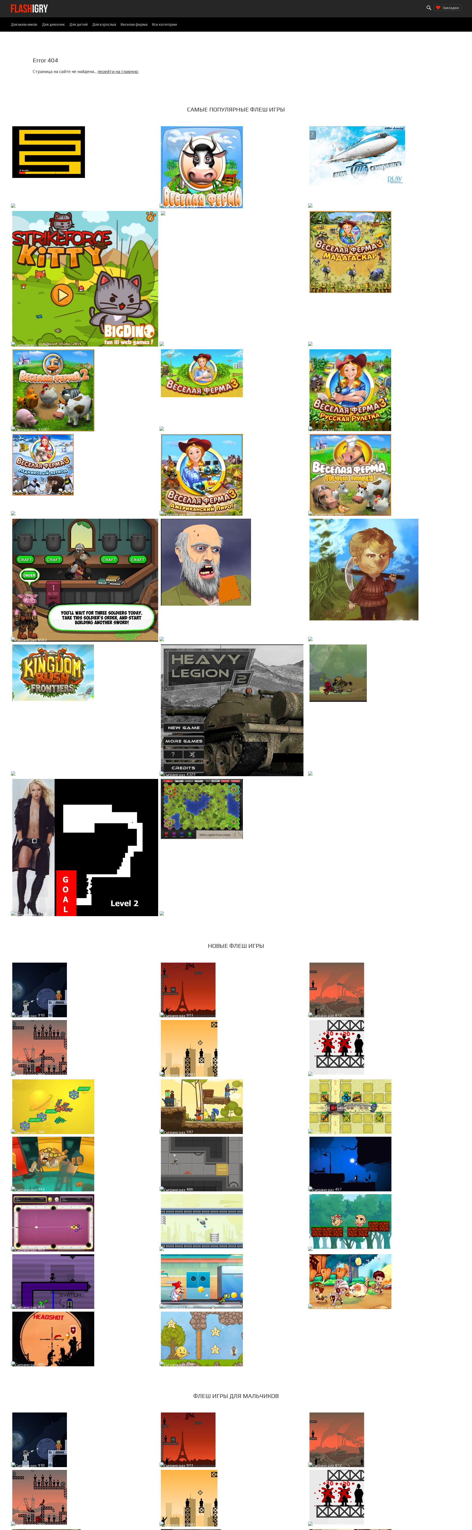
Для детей (78, 24)
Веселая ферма (134, 24)
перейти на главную (118, 71)
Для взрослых (104, 24)
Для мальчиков (24, 24)
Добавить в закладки (130, 207)
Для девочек (53, 24)
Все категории (164, 24)
